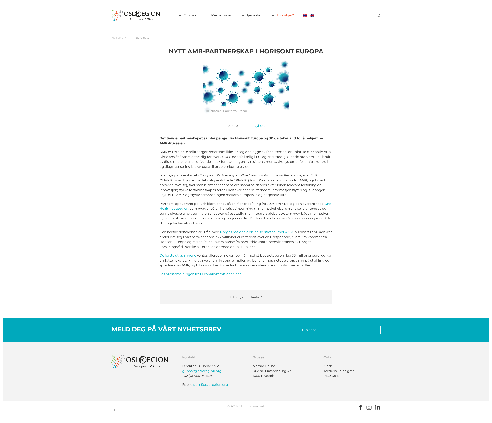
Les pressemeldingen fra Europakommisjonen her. (201, 274)
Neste (255, 297)
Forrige (238, 297)
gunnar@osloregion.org (202, 371)
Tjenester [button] (254, 15)
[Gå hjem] (135, 15)
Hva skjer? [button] (285, 15)
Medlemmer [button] (221, 15)
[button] (379, 15)
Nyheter (260, 126)
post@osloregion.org (210, 384)
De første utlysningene (178, 255)
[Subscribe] (376, 330)
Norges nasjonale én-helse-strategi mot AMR (256, 232)
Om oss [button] (190, 15)
